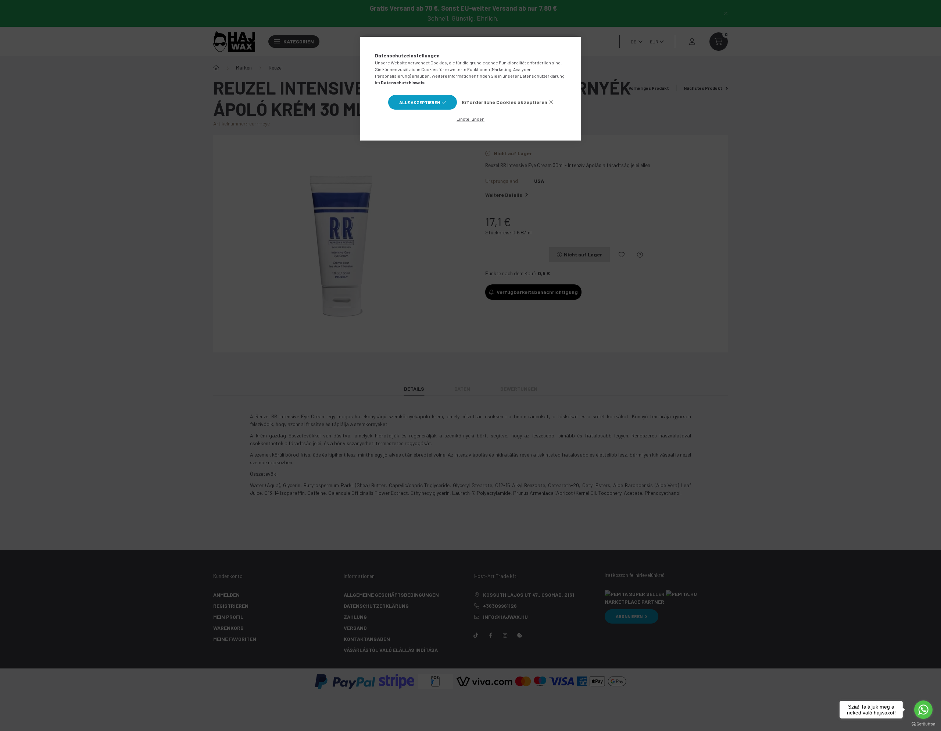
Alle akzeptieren (419, 102)
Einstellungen (470, 118)
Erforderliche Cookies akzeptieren (504, 102)
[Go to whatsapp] (923, 709)
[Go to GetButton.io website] (923, 723)
